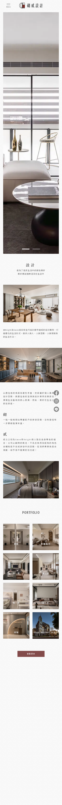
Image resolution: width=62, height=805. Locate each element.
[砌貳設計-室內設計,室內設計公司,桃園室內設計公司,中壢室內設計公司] (31, 5)
